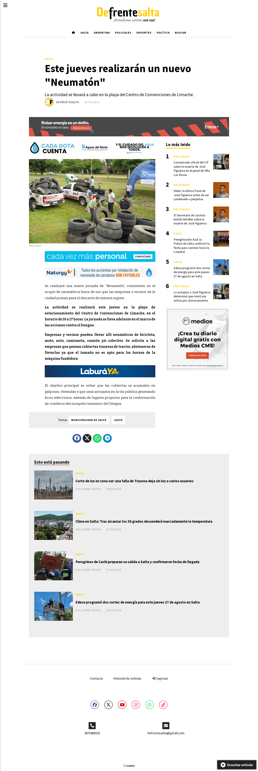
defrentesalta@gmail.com (165, 733)
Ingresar (162, 678)
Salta (84, 32)
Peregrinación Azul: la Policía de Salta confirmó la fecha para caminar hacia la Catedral (192, 245)
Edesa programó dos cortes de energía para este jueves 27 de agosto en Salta (137, 602)
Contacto (96, 678)
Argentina (102, 32)
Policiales (123, 32)
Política (163, 32)
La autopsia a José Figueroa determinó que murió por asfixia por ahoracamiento (192, 296)
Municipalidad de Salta (88, 420)
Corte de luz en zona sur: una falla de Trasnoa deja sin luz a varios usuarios (134, 481)
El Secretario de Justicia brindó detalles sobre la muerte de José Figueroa (190, 219)
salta (118, 420)
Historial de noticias (127, 678)
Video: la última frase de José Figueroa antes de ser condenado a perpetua (191, 195)
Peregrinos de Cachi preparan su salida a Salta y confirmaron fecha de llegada (137, 561)
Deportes (144, 32)
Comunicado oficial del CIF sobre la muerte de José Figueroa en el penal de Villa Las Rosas (192, 168)
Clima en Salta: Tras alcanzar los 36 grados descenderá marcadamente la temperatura (143, 521)
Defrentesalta (67, 102)
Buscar (180, 32)
